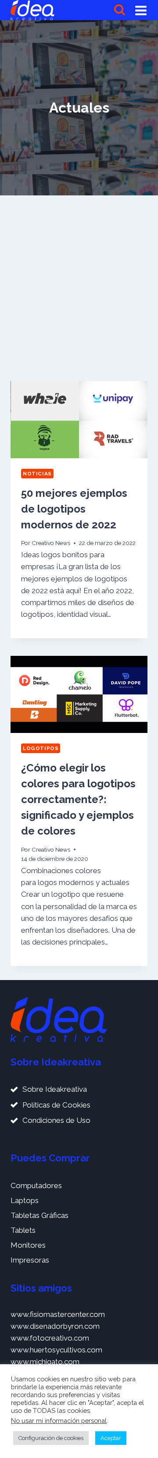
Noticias (37, 474)
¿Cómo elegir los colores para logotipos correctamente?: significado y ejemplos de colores (78, 799)
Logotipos (40, 748)
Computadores (36, 1185)
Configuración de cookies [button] (50, 1438)
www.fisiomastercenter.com (58, 1314)
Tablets (23, 1230)
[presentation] (79, 419)
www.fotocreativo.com (50, 1338)
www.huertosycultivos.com (56, 1349)
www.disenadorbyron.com (55, 1326)
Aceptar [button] (111, 1438)
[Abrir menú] (140, 10)
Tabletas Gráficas (39, 1215)
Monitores (28, 1245)
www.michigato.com (45, 1361)
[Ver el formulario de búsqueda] (119, 10)
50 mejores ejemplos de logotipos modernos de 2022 (74, 509)
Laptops (25, 1200)
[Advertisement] (79, 288)
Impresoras (30, 1260)
